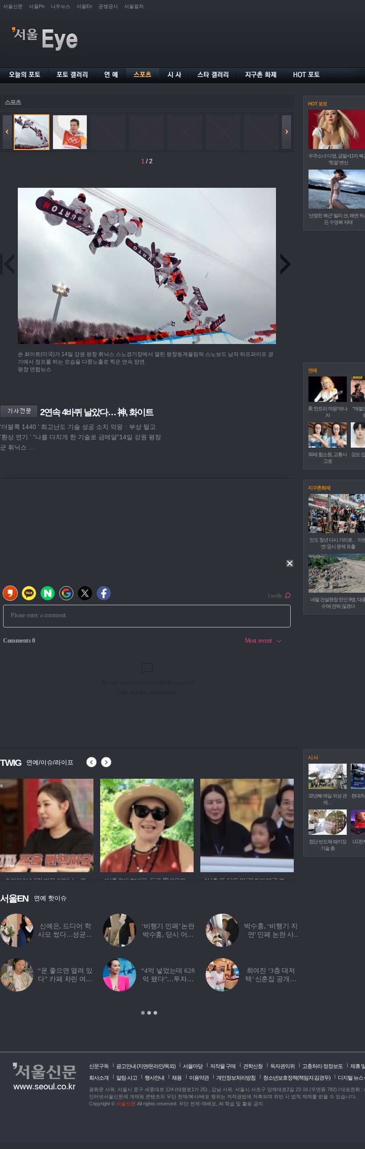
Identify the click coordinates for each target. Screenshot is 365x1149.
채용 (177, 1078)
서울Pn (37, 6)
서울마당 (193, 1066)
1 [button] (143, 1013)
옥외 (169, 1066)
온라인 (156, 1066)
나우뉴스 (60, 6)
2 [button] (149, 1013)
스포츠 (13, 102)
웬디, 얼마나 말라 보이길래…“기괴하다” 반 (65, 979)
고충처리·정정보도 (322, 1066)
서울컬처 (134, 6)
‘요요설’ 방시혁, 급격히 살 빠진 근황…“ (270, 934)
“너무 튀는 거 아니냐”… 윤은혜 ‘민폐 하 (168, 979)
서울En (84, 6)
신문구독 (99, 1066)
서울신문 (13, 6)
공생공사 (108, 6)
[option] (149, 965)
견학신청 (253, 1066)
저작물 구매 (222, 1066)
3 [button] (155, 1013)
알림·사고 (126, 1078)
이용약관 (199, 1078)
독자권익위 (282, 1066)
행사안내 (154, 1078)
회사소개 (99, 1078)
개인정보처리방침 (236, 1078)
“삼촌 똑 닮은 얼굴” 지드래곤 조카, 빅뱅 (270, 979)
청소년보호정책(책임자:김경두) (296, 1078)
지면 (143, 1066)
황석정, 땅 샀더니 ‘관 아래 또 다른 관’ (168, 934)
